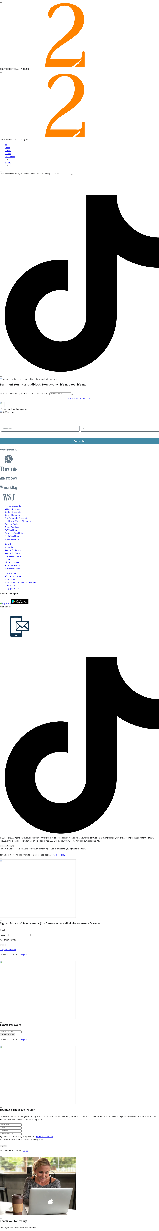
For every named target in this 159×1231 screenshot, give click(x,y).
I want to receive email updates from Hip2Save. (23, 1139)
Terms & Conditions (44, 1136)
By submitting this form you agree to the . (27, 1136)
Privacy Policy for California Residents (21, 582)
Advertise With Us (12, 565)
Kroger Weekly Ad (12, 539)
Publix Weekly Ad (12, 536)
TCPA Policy (10, 585)
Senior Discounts (12, 515)
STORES (8, 153)
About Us (9, 547)
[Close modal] (1, 858)
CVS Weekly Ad (11, 530)
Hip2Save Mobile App (14, 556)
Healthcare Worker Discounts (18, 521)
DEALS (7, 147)
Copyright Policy (12, 588)
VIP (6, 144)
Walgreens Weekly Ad (14, 533)
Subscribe (79, 441)
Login (25, 1150)
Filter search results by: (10, 173)
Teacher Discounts (13, 506)
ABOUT (8, 162)
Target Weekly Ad (12, 527)
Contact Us (9, 559)
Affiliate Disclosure (13, 576)
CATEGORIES (10, 156)
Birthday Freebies (12, 524)
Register (24, 954)
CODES (8, 150)
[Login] (1, 376)
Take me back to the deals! (79, 398)
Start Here (9, 544)
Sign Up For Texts (12, 553)
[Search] (1, 72)
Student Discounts (13, 512)
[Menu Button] (1, 2)
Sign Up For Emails (13, 550)
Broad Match (29, 173)
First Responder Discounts (16, 518)
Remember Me (9, 940)
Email (2, 930)
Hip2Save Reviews (12, 568)
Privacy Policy (11, 579)
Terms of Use (10, 573)
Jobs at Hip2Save (12, 562)
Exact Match (43, 173)
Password (4, 935)
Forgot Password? (8, 949)
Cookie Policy (59, 855)
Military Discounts (12, 509)
